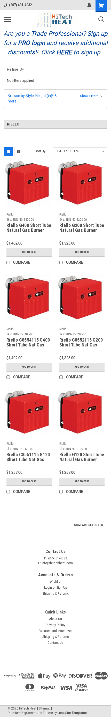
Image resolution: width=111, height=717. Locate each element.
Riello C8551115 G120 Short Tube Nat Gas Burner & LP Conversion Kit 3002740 (28, 457)
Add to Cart (29, 252)
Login (48, 587)
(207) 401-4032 (20, 5)
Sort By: (40, 151)
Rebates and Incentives (56, 631)
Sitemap (44, 708)
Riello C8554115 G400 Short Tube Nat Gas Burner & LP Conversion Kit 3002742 (28, 342)
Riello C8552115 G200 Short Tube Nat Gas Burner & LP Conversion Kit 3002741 (81, 342)
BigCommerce (31, 713)
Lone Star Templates (72, 713)
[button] (55, 98)
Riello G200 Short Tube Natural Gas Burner (81, 228)
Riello (9, 214)
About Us (55, 619)
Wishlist (55, 581)
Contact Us (55, 643)
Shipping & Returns (55, 593)
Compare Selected (88, 525)
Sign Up (61, 587)
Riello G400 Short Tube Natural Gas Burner (28, 228)
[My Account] (89, 5)
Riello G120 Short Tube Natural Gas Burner (81, 457)
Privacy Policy (55, 625)
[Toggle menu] (7, 19)
